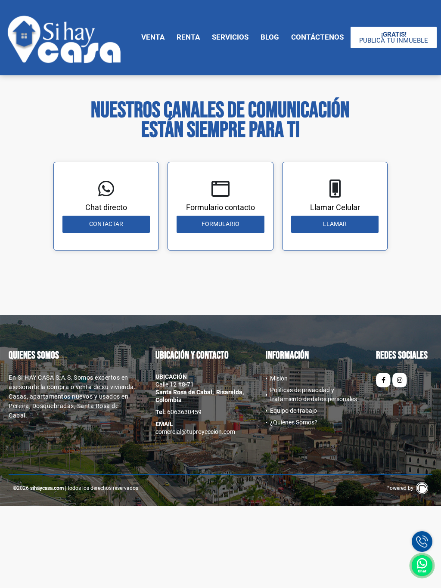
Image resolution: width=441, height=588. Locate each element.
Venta (153, 37)
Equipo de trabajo (293, 410)
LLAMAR (335, 223)
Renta (188, 37)
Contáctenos (317, 37)
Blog (270, 37)
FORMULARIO (220, 223)
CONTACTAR (106, 223)
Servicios (230, 37)
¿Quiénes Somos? (293, 422)
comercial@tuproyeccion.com (195, 431)
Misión (279, 378)
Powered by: (401, 488)
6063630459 (184, 412)
